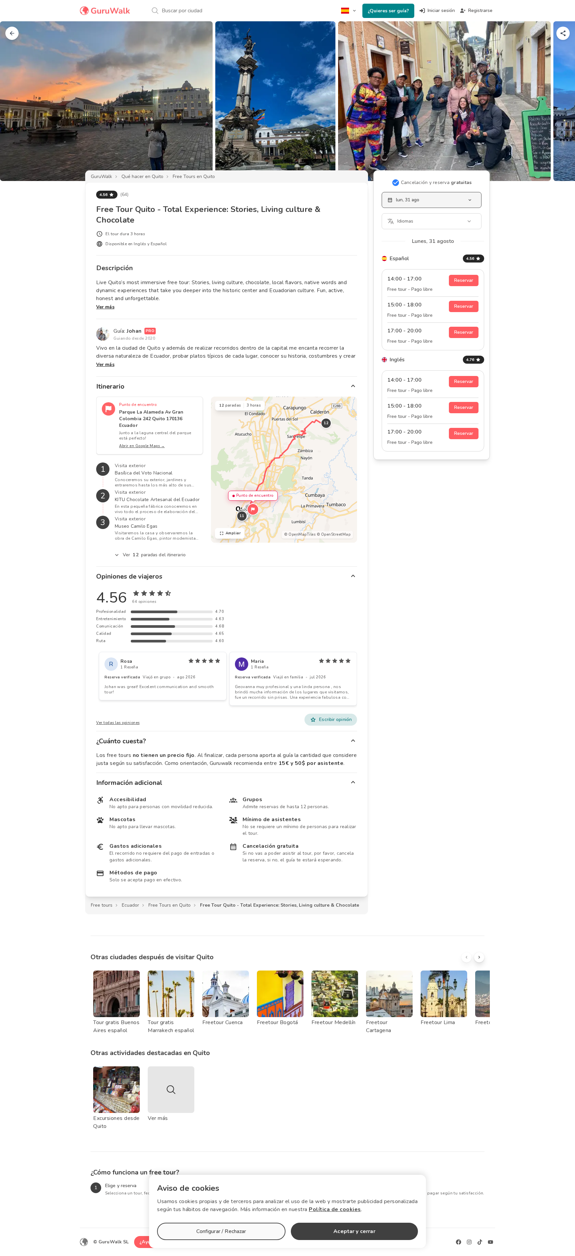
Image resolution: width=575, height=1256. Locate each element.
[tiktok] (479, 1242)
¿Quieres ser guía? (388, 11)
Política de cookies (335, 1209)
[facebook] (458, 1242)
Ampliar (233, 533)
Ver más (105, 307)
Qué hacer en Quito (142, 176)
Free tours (101, 905)
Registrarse (480, 10)
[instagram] (469, 1242)
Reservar (463, 280)
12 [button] (325, 423)
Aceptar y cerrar (354, 1231)
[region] (284, 470)
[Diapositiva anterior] (16, 101)
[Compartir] (563, 33)
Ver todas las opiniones (118, 722)
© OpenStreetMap (334, 534)
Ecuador (130, 905)
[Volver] (12, 33)
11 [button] (241, 515)
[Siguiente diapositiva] (559, 101)
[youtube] (490, 1242)
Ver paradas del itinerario (154, 555)
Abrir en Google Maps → (142, 446)
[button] (253, 509)
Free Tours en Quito (194, 176)
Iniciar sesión (441, 10)
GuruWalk (101, 176)
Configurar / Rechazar (221, 1231)
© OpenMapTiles (299, 534)
